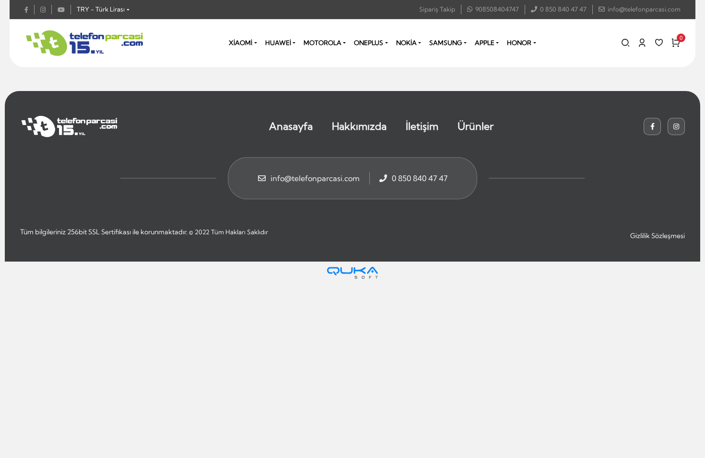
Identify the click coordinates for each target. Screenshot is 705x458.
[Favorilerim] (659, 42)
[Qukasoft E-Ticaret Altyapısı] (352, 273)
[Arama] (625, 42)
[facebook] (29, 9)
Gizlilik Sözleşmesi (657, 235)
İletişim (422, 126)
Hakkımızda (359, 126)
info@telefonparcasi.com (644, 9)
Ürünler (476, 126)
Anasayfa (291, 126)
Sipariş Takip (437, 9)
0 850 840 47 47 (563, 9)
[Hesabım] (642, 42)
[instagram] (46, 9)
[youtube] (64, 9)
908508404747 (497, 9)
